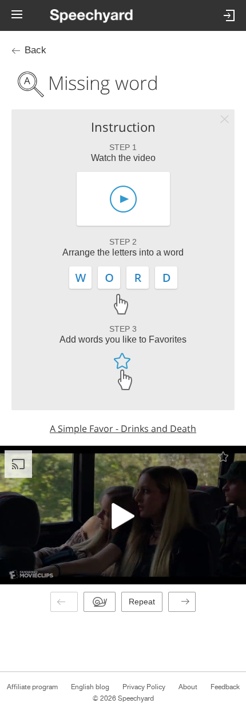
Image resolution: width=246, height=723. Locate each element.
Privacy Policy (143, 687)
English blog (90, 687)
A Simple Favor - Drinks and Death (123, 428)
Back (35, 50)
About (187, 687)
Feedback (225, 687)
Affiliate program (32, 687)
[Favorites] (223, 456)
